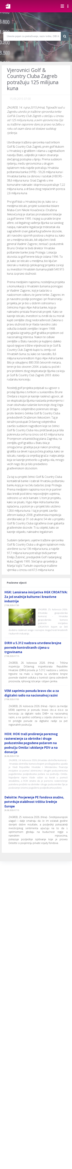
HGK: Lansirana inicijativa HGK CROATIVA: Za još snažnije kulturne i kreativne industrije (36, 596)
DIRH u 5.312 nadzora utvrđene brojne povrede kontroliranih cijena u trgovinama (32, 647)
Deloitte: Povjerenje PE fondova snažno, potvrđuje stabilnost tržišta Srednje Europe (34, 801)
